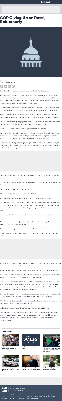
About (3, 394)
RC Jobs (19, 396)
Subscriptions (21, 398)
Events (3, 396)
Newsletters (4, 398)
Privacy (11, 396)
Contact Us (12, 394)
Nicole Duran (4, 80)
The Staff (12, 398)
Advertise (20, 394)
